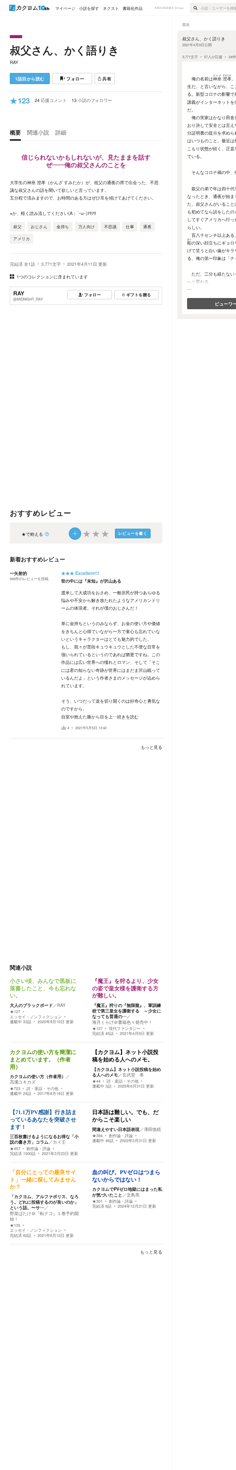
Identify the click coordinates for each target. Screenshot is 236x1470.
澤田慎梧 (152, 1129)
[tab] (17, 134)
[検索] (195, 8)
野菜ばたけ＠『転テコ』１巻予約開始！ (44, 1216)
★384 (97, 1135)
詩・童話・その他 (42, 1088)
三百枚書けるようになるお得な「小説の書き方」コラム (44, 1139)
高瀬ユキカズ (23, 1082)
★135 (15, 1225)
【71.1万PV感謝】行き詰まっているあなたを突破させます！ (43, 1119)
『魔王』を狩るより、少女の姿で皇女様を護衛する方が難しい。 (125, 988)
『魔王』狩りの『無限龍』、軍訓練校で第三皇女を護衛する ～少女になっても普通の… (126, 1010)
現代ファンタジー (125, 1028)
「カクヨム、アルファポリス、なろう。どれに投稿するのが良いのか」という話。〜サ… (44, 1201)
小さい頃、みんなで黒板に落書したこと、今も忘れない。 (43, 988)
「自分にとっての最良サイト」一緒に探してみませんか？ (43, 1179)
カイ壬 (59, 1142)
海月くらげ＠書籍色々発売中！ (122, 1022)
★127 (15, 1011)
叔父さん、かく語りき (64, 50)
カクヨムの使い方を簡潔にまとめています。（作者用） (43, 1059)
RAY (14, 62)
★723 (15, 1088)
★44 (96, 1081)
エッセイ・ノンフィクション (36, 1017)
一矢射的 (18, 573)
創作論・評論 (38, 1148)
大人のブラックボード (31, 1005)
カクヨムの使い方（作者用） (38, 1076)
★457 (15, 1148)
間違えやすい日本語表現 (116, 1129)
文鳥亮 (133, 1195)
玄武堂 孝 (133, 1075)
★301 (97, 1201)
